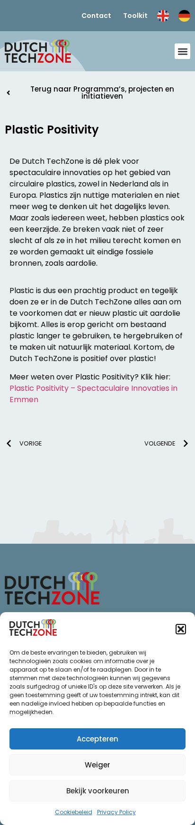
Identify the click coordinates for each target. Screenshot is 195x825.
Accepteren (97, 739)
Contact (96, 15)
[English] (163, 15)
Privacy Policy (116, 812)
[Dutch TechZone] (38, 51)
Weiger (97, 765)
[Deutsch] (184, 15)
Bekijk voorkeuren (97, 791)
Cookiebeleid (73, 812)
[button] (181, 629)
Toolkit (135, 15)
